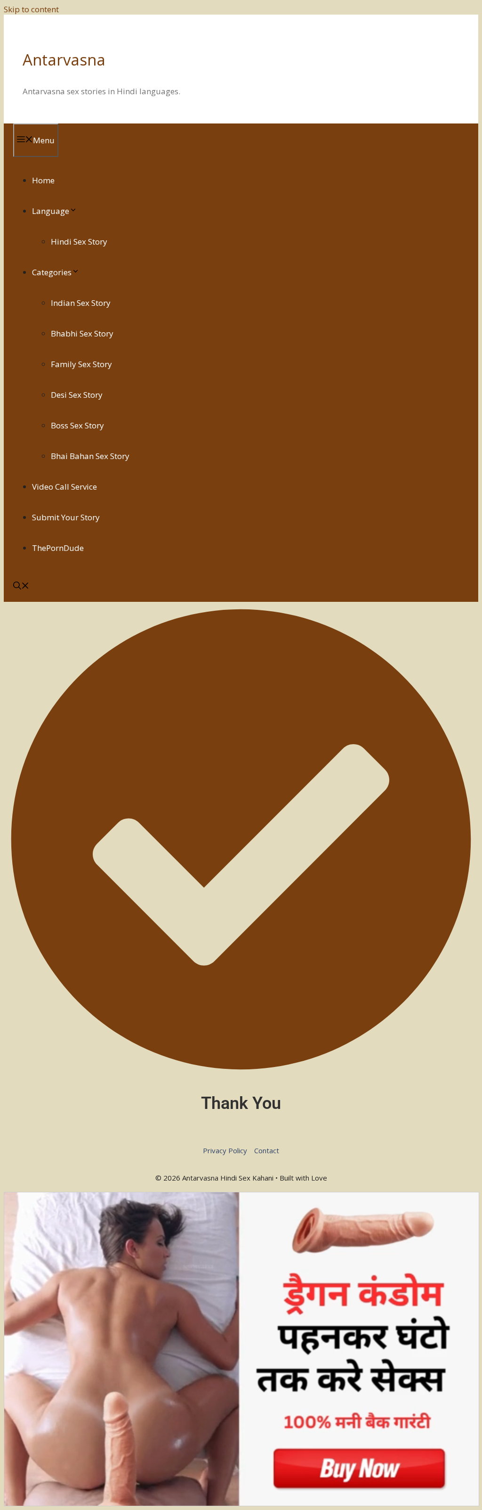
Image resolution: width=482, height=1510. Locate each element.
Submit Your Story (66, 517)
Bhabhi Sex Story (82, 333)
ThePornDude (58, 547)
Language (50, 210)
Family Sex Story (81, 364)
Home (43, 180)
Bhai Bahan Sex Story (90, 456)
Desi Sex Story (77, 394)
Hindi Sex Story (79, 241)
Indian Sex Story (81, 302)
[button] (21, 586)
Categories (52, 272)
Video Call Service (64, 486)
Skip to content (31, 9)
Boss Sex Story (77, 425)
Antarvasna (64, 59)
